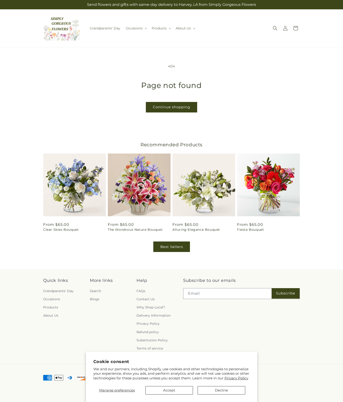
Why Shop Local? (150, 307)
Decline (221, 390)
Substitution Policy (152, 340)
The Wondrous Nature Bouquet (135, 229)
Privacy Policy (236, 378)
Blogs (94, 299)
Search (95, 291)
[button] (136, 28)
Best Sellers (171, 247)
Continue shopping (171, 107)
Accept (169, 390)
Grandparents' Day (58, 291)
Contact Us (145, 299)
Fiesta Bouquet (250, 229)
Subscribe (285, 293)
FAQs (140, 291)
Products (50, 307)
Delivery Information (153, 315)
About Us (50, 315)
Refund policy (147, 332)
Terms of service (149, 348)
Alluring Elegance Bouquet (196, 229)
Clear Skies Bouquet (61, 229)
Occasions (51, 299)
